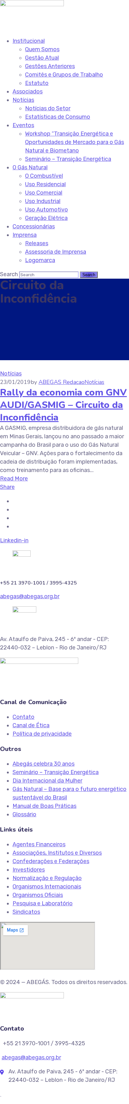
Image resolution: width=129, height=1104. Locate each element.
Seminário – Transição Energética (68, 159)
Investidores (29, 869)
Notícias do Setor (47, 108)
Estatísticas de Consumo (57, 116)
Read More (14, 478)
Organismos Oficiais (38, 895)
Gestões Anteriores (50, 66)
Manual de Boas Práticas (44, 806)
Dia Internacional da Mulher (47, 780)
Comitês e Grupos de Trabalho (64, 74)
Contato (23, 717)
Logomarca (40, 260)
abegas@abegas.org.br (29, 596)
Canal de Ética (31, 725)
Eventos (23, 125)
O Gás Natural (30, 167)
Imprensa (25, 234)
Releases (36, 243)
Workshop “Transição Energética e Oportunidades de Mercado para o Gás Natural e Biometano (74, 142)
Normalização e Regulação (47, 878)
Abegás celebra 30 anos (44, 763)
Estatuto (37, 83)
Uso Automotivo (46, 209)
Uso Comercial (43, 192)
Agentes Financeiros (39, 844)
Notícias (23, 100)
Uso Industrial (42, 201)
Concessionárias (34, 226)
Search (9, 274)
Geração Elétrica (46, 218)
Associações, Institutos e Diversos (57, 852)
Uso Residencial (45, 184)
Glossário (24, 814)
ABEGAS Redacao (62, 382)
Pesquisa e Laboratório (43, 903)
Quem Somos (42, 49)
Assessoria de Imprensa (55, 251)
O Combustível (44, 175)
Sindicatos (26, 911)
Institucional (29, 40)
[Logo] (32, 4)
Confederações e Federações (51, 861)
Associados (28, 91)
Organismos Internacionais (47, 886)
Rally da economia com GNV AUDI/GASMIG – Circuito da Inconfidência (63, 405)
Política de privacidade (42, 733)
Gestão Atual (42, 57)
